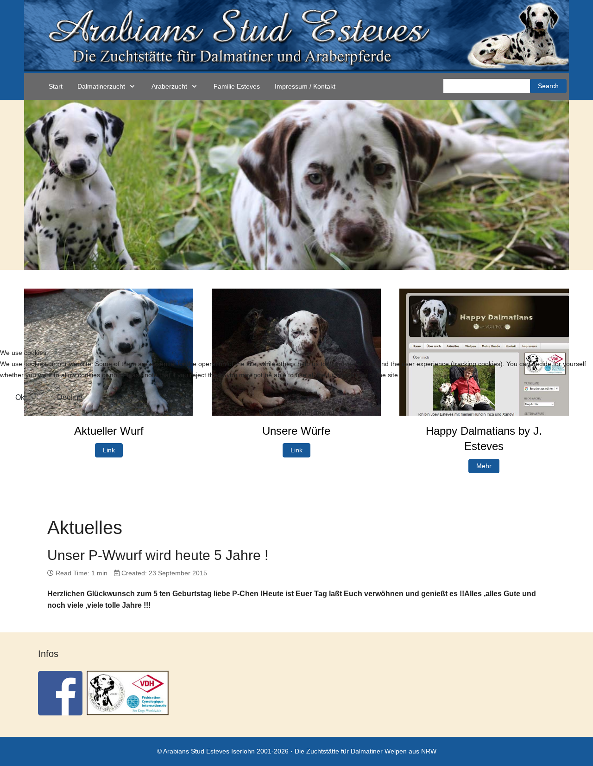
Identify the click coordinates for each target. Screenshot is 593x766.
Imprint (324, 412)
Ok (20, 397)
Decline (69, 397)
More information (284, 412)
